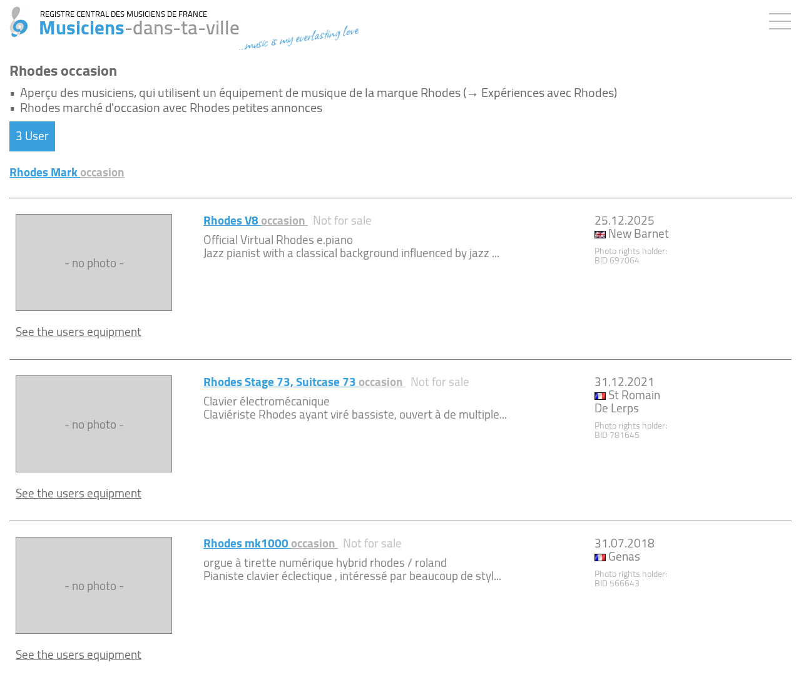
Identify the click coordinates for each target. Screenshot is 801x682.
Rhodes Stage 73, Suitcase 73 (304, 381)
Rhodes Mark (67, 172)
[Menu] (783, 18)
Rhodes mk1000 (270, 543)
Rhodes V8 (255, 220)
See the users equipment (78, 331)
